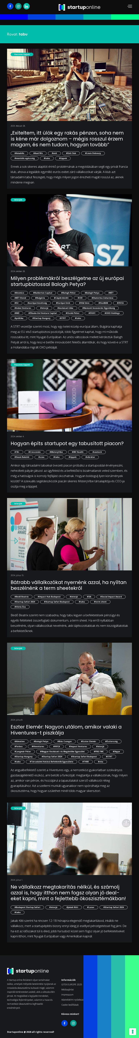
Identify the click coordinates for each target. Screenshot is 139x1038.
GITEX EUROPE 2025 (71, 984)
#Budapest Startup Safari (27, 907)
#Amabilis (19, 153)
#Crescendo (34, 452)
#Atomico (19, 293)
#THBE (85, 761)
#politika (18, 318)
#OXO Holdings (112, 313)
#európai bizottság (37, 303)
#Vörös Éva (20, 607)
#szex (41, 457)
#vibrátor (90, 457)
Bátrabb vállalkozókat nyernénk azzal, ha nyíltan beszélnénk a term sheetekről (69, 585)
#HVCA (120, 303)
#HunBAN (103, 303)
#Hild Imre (84, 303)
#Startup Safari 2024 (24, 601)
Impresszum (67, 994)
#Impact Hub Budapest (49, 596)
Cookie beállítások (70, 1004)
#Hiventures (38, 746)
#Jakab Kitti (72, 907)
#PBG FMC (99, 751)
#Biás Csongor (64, 741)
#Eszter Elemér (88, 741)
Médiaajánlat (67, 989)
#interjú (44, 308)
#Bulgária (40, 298)
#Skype (116, 751)
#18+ (16, 452)
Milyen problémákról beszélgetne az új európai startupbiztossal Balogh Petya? (67, 281)
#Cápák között (61, 298)
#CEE (80, 298)
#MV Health (77, 452)
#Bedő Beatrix (21, 596)
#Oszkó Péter (72, 313)
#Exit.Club (71, 153)
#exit (54, 153)
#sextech (97, 452)
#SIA (89, 596)
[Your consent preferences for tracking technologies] (132, 1031)
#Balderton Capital (42, 293)
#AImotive (19, 741)
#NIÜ (16, 313)
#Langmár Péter (22, 751)
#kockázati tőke (65, 308)
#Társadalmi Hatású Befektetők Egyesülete (51, 761)
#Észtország (111, 741)
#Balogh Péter (68, 293)
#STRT (63, 318)
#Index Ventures (22, 308)
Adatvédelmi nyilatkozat (73, 999)
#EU (16, 303)
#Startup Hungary (41, 318)
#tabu (47, 158)
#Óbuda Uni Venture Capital (42, 313)
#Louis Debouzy (93, 153)
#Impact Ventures (78, 746)
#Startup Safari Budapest (57, 601)
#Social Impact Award (111, 596)
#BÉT (110, 293)
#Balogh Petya (92, 293)
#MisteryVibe (56, 452)
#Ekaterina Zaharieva (102, 298)
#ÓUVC (92, 313)
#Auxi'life (38, 153)
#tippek (63, 158)
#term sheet (100, 601)
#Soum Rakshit (21, 457)
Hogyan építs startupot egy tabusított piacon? (67, 443)
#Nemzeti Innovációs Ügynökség (98, 308)
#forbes (18, 746)
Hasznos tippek (22, 54)
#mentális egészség (24, 158)
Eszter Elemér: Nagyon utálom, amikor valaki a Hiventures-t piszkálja (66, 729)
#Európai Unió (63, 303)
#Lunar (90, 907)
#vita (100, 761)
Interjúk (18, 199)
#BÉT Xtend (20, 298)
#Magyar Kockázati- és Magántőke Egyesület (62, 751)
